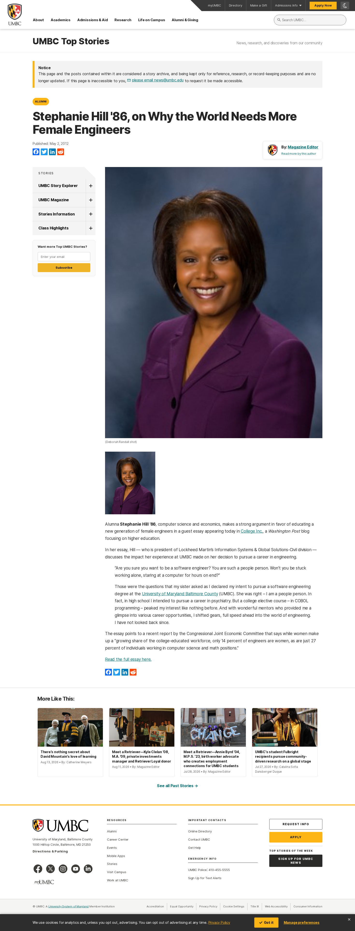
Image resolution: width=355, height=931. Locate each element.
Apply (296, 837)
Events (112, 848)
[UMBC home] (11, 14)
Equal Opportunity (183, 906)
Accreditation (155, 906)
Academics (61, 20)
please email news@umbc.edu (158, 80)
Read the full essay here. (128, 659)
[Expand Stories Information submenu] (90, 214)
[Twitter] (44, 152)
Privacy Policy (219, 922)
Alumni (41, 101)
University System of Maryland (68, 906)
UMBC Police (197, 870)
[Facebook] (36, 152)
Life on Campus (151, 20)
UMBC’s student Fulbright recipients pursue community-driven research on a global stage (283, 756)
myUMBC (214, 5)
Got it (269, 922)
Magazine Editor (303, 147)
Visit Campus (116, 872)
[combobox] (310, 20)
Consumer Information (307, 906)
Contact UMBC (199, 839)
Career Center (117, 839)
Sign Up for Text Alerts (204, 878)
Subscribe (64, 267)
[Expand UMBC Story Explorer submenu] (90, 186)
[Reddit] (60, 152)
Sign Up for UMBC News (295, 860)
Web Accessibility (278, 906)
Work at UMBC (117, 880)
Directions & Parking (50, 851)
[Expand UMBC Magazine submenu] (90, 200)
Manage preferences (302, 922)
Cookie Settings (233, 906)
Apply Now (323, 5)
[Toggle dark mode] (345, 5)
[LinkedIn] (52, 152)
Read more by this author (298, 153)
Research (122, 20)
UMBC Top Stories (71, 41)
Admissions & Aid (92, 20)
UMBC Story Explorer (58, 185)
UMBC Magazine (53, 199)
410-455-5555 (219, 870)
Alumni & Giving (185, 20)
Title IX (256, 906)
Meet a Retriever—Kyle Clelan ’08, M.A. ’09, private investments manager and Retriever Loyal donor (141, 756)
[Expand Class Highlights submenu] (90, 228)
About (38, 20)
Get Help (194, 848)
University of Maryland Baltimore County (180, 593)
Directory (235, 5)
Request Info (296, 824)
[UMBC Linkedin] (88, 869)
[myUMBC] (44, 882)
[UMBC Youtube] (75, 869)
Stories (46, 173)
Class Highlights (53, 228)
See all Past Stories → (177, 785)
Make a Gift (258, 5)
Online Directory (200, 831)
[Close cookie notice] (349, 919)
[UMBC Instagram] (63, 869)
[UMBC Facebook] (38, 869)
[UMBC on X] (50, 869)
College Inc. (252, 531)
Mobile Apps (116, 856)
